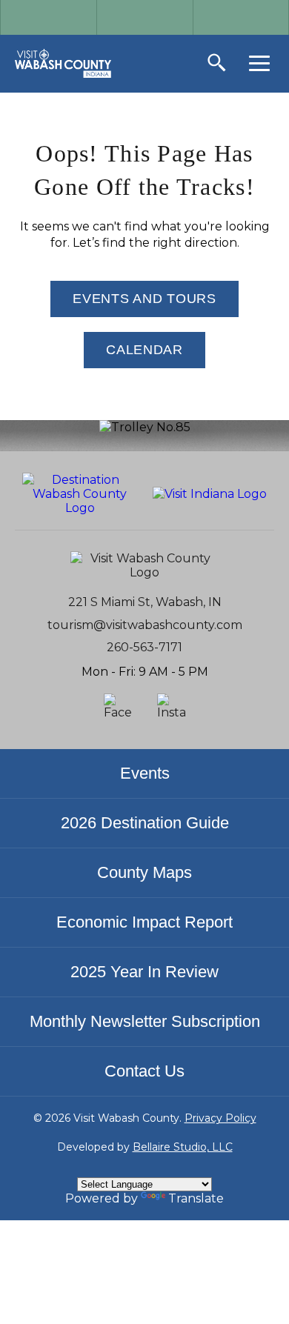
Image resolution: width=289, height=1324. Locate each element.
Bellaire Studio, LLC (183, 1147)
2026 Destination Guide (145, 823)
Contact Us (144, 1071)
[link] (63, 63)
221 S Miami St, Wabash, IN (145, 602)
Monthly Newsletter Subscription (145, 1021)
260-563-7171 (144, 647)
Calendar (144, 349)
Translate (196, 1198)
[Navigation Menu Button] (259, 63)
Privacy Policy (220, 1118)
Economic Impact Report (144, 922)
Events (145, 773)
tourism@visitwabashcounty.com (144, 625)
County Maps (144, 872)
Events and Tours (144, 298)
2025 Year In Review (144, 971)
